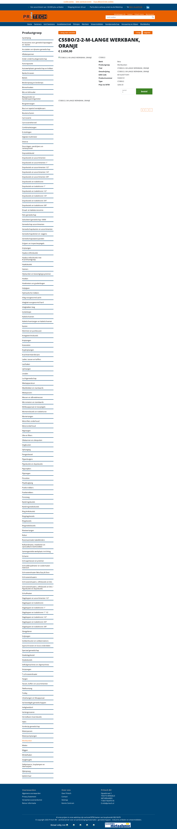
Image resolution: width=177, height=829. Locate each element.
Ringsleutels (26, 521)
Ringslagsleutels (28, 516)
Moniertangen (27, 416)
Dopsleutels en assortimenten (33, 158)
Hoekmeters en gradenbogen (33, 283)
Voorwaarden (29, 790)
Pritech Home (139, 14)
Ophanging (26, 450)
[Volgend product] (150, 110)
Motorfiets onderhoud (30, 421)
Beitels (24, 78)
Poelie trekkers (28, 488)
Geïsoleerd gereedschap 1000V (34, 220)
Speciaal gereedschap (30, 650)
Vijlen (24, 722)
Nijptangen (26, 431)
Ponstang (26, 497)
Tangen (25, 679)
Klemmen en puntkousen (32, 331)
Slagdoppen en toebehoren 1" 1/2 (35, 612)
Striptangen (26, 669)
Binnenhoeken (27, 87)
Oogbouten (26, 445)
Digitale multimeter (29, 137)
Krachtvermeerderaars (31, 355)
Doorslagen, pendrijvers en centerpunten (32, 147)
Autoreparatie (27, 64)
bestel (144, 91)
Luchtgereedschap (29, 378)
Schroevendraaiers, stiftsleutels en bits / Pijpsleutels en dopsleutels (37, 588)
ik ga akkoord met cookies (103, 2)
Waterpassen (27, 731)
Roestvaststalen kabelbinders (33, 540)
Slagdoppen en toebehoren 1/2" (34, 617)
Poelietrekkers (27, 492)
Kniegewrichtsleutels (30, 336)
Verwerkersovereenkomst (32, 800)
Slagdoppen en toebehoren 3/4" (34, 622)
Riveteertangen (28, 530)
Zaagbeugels (27, 760)
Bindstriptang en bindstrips (32, 83)
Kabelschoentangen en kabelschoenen (37, 321)
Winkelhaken (27, 755)
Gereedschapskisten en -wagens (34, 234)
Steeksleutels (27, 660)
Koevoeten (26, 345)
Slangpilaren (27, 631)
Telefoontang (27, 688)
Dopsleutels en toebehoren (32, 182)
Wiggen (25, 750)
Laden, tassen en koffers (31, 359)
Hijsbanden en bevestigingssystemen (36, 274)
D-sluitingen (26, 132)
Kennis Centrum (68, 803)
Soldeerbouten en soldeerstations (35, 641)
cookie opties (69, 2)
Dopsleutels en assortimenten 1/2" (35, 167)
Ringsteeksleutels (29, 526)
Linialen (25, 374)
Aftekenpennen (28, 54)
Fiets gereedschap (29, 215)
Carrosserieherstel (29, 123)
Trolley (24, 693)
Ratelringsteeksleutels (30, 507)
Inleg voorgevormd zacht (31, 298)
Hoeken (25, 279)
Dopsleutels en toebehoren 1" (33, 186)
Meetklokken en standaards (32, 388)
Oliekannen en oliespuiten (32, 440)
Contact (130, 14)
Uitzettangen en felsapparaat (33, 698)
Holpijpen (26, 288)
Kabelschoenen (28, 317)
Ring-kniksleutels (28, 511)
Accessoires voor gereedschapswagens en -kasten (37, 44)
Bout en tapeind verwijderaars (33, 108)
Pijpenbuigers (27, 459)
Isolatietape (26, 312)
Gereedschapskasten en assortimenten (37, 229)
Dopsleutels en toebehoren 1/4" (34, 196)
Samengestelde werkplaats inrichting (36, 551)
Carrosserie (26, 118)
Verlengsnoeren (28, 712)
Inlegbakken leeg (28, 307)
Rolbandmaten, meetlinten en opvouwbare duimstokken (33, 546)
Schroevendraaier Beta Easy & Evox (35, 572)
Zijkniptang (26, 771)
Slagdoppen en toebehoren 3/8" (34, 627)
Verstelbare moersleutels (32, 717)
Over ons (66, 790)
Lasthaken (26, 364)
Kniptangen (26, 340)
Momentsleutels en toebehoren (34, 412)
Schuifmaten (27, 593)
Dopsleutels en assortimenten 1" (34, 163)
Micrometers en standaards (33, 402)
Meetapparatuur (28, 383)
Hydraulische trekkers (30, 293)
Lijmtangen (26, 369)
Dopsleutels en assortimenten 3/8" (35, 177)
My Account (150, 14)
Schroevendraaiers (29, 577)
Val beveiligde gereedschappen (34, 703)
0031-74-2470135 (135, 7)
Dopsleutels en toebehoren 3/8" (34, 205)
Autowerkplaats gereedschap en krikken (37, 68)
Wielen (24, 745)
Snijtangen (26, 636)
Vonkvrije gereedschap (31, 726)
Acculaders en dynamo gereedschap (36, 49)
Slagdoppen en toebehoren (32, 603)
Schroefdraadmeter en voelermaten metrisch (36, 567)
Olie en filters (27, 435)
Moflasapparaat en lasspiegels (33, 407)
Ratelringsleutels (28, 502)
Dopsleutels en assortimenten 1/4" (35, 172)
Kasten (24, 326)
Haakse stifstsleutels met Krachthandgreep (31, 259)
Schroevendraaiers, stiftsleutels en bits (37, 582)
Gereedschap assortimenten (33, 224)
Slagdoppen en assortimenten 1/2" (35, 598)
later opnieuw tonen (83, 2)
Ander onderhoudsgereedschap (34, 59)
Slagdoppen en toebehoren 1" (33, 608)
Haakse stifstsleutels (30, 253)
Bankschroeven (28, 73)
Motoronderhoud (29, 426)
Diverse (25, 142)
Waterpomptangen (29, 736)
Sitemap (65, 800)
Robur (24, 535)
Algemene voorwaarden (31, 793)
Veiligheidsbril (27, 707)
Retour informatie (29, 803)
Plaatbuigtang (27, 483)
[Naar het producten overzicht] (142, 110)
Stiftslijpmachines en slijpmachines (35, 665)
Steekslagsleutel (28, 655)
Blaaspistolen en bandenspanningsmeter (31, 98)
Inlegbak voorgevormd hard (33, 302)
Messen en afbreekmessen (32, 397)
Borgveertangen (28, 104)
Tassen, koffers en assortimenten (35, 684)
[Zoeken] (153, 17)
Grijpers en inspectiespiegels (33, 243)
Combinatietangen (29, 127)
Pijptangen (26, 473)
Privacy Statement (29, 796)
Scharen (25, 556)
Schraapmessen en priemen (33, 561)
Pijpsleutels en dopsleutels (32, 464)
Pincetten (26, 478)
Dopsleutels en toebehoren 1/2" (34, 191)
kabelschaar (26, 776)
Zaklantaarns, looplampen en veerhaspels (33, 766)
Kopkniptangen (28, 350)
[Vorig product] (146, 110)
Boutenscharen (28, 113)
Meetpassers (27, 393)
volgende (147, 33)
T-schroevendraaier (29, 674)
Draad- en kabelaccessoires (32, 210)
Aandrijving (26, 38)
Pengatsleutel (27, 454)
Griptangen (26, 248)
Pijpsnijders (26, 469)
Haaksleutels (27, 264)
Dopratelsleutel (28, 153)
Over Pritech (66, 793)
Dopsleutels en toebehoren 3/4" (34, 201)
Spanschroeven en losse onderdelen (36, 646)
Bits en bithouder (29, 92)
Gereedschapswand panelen (33, 239)
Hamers (25, 269)
